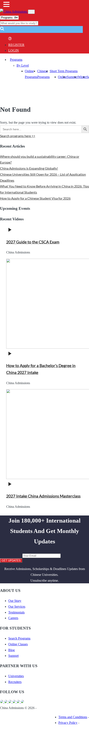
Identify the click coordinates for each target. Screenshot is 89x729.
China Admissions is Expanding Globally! (29, 168)
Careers (13, 618)
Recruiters (15, 682)
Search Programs (19, 638)
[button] (2, 30)
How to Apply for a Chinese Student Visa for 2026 (35, 198)
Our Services (16, 606)
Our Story (14, 600)
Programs (16, 59)
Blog (11, 650)
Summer (72, 77)
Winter (82, 77)
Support (13, 655)
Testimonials (16, 612)
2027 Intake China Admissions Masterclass (43, 496)
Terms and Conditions (72, 717)
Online (62, 77)
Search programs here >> (17, 136)
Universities (16, 676)
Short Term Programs (64, 71)
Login (13, 50)
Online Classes (18, 644)
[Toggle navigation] (31, 12)
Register (16, 45)
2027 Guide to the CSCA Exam (32, 242)
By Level (23, 65)
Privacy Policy (67, 722)
